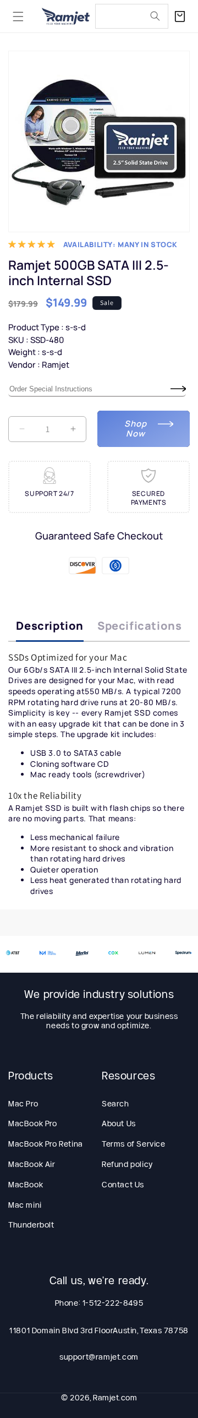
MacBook (25, 1184)
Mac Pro (23, 1103)
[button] (18, 16)
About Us (119, 1123)
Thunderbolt (31, 1224)
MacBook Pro (32, 1123)
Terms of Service (134, 1143)
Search (115, 1103)
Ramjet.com (115, 1397)
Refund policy (127, 1164)
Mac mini (25, 1205)
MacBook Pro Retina (45, 1143)
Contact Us (123, 1184)
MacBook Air (32, 1164)
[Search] (155, 16)
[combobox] (131, 16)
